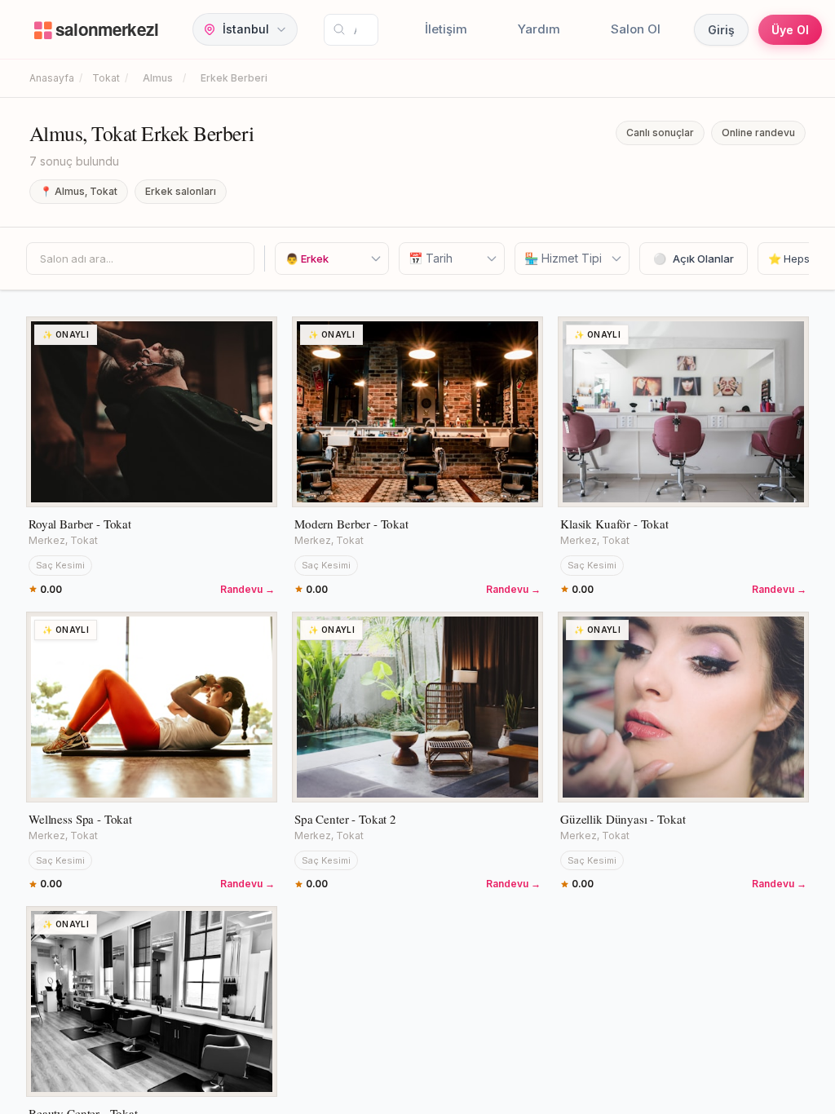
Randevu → (247, 589)
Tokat (106, 78)
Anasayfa (51, 78)
